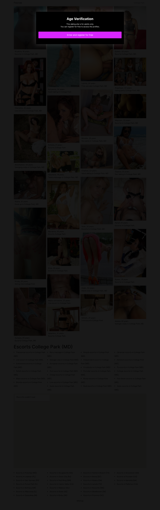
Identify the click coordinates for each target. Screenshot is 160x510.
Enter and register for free (80, 35)
